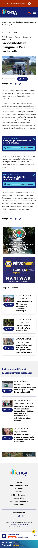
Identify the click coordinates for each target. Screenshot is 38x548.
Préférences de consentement (19, 525)
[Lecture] (5, 148)
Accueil (4, 22)
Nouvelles (11, 22)
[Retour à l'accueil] (14, 12)
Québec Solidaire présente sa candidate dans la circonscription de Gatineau (24, 438)
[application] (19, 148)
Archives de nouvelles (19, 495)
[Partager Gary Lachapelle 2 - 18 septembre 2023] (34, 175)
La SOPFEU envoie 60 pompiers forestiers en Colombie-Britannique (24, 306)
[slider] (31, 148)
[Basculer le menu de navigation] (34, 12)
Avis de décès (19, 498)
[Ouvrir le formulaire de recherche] (29, 12)
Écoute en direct (17, 3)
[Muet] (26, 148)
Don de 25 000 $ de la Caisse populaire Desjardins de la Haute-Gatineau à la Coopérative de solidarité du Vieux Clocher (24, 413)
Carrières (19, 489)
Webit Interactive (24, 527)
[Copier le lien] (20, 84)
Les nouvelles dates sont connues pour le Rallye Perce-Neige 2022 (25, 389)
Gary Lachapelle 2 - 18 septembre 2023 (13, 178)
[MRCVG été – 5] (19, 454)
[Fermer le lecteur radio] (34, 531)
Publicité (19, 482)
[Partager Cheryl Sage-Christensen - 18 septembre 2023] (34, 139)
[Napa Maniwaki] (19, 270)
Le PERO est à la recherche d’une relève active (23, 328)
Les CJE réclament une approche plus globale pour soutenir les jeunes (24, 348)
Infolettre (19, 492)
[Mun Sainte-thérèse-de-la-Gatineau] (19, 240)
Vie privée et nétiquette (19, 485)
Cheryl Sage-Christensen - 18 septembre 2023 (17, 141)
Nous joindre (19, 504)
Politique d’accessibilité (19, 501)
